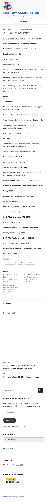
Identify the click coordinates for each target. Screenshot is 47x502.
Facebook (8, 448)
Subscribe (10, 420)
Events (9, 304)
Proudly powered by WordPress (14, 497)
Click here (19, 465)
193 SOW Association (21, 13)
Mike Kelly (27, 30)
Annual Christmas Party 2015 (14, 38)
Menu (25, 21)
